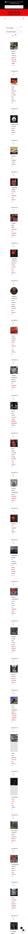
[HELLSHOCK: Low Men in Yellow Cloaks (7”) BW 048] (14, 825)
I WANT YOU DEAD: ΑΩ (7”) (14, 757)
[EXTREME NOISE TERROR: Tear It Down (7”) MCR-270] (14, 926)
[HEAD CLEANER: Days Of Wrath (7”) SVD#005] (14, 892)
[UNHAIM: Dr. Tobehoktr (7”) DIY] (14, 150)
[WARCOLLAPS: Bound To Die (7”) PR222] (14, 119)
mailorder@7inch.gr (15, 3)
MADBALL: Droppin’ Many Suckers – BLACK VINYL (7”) (14, 642)
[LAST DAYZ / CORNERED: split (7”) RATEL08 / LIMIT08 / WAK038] (14, 700)
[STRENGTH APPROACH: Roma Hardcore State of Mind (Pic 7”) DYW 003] (14, 291)
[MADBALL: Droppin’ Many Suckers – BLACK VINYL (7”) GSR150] (14, 631)
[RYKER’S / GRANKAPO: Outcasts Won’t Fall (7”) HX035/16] (14, 370)
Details (16, 71)
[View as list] (15, 34)
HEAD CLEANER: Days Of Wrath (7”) (14, 901)
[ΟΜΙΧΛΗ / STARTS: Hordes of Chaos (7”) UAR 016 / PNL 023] (14, 46)
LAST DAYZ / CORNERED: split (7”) (14, 712)
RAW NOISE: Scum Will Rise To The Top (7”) (14, 454)
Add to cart (13, 73)
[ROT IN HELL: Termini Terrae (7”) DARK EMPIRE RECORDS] (14, 405)
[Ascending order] (20, 27)
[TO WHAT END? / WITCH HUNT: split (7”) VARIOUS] (14, 217)
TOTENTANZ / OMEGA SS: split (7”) (14, 191)
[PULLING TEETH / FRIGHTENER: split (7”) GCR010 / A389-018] (14, 483)
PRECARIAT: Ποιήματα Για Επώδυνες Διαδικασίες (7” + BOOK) (14, 563)
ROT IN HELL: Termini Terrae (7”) (14, 417)
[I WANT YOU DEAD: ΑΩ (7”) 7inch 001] (14, 743)
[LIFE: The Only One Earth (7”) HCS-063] (14, 668)
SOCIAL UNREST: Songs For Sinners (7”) (14, 342)
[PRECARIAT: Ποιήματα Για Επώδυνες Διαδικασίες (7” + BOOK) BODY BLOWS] (14, 550)
